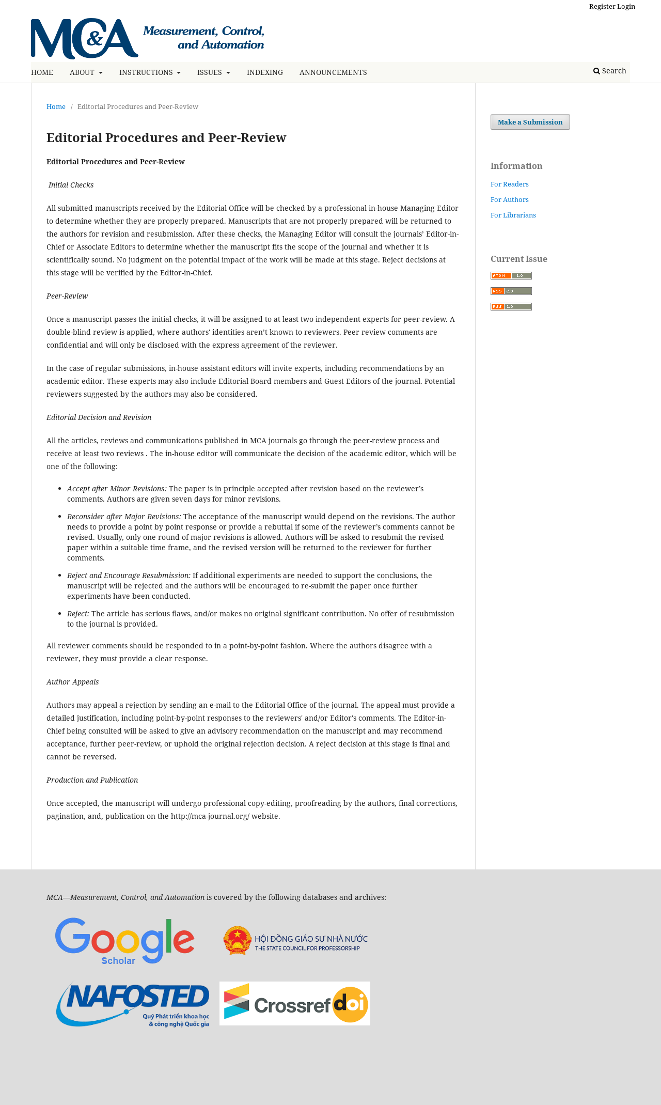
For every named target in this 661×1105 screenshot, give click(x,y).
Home (56, 106)
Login (626, 6)
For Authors (510, 199)
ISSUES (210, 72)
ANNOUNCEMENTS (333, 72)
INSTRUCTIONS (147, 72)
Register (602, 6)
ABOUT (83, 72)
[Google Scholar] (124, 967)
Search (613, 70)
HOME (42, 72)
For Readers (510, 184)
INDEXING (265, 72)
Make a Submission (530, 122)
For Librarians (513, 215)
